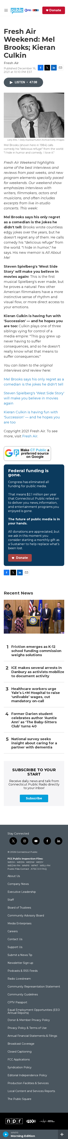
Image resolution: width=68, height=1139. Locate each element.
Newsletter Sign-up (20, 963)
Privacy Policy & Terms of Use (27, 1028)
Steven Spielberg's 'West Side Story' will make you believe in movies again (34, 398)
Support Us (15, 947)
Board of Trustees (19, 907)
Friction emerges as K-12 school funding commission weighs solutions (36, 651)
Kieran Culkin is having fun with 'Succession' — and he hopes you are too (32, 417)
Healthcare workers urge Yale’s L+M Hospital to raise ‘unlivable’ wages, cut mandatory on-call (35, 695)
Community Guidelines (23, 994)
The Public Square (19, 1099)
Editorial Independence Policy (27, 1075)
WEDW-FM (14, 865)
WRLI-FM (45, 865)
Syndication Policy (20, 1067)
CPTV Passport (17, 1002)
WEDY (39, 862)
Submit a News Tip (20, 955)
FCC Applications (19, 1059)
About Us (14, 876)
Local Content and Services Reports (31, 1091)
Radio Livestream (19, 978)
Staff (11, 899)
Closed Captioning (20, 1051)
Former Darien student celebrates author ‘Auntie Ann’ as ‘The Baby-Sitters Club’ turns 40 (34, 720)
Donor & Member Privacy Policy (29, 1020)
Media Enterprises (19, 923)
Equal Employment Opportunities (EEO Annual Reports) (34, 1012)
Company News (18, 884)
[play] (5, 1134)
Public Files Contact (18, 868)
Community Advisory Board (26, 915)
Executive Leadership (22, 892)
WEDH (11, 862)
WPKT (34, 865)
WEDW (30, 862)
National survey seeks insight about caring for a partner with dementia (34, 743)
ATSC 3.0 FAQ (39, 868)
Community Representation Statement (34, 986)
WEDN (20, 862)
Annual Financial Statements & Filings (32, 1036)
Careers (13, 931)
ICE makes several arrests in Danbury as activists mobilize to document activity (37, 672)
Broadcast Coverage (21, 1043)
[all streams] (63, 1134)
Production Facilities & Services (28, 1083)
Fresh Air (29, 436)
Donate (55, 10)
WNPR (25, 865)
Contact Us (15, 939)
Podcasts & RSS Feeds (23, 970)
